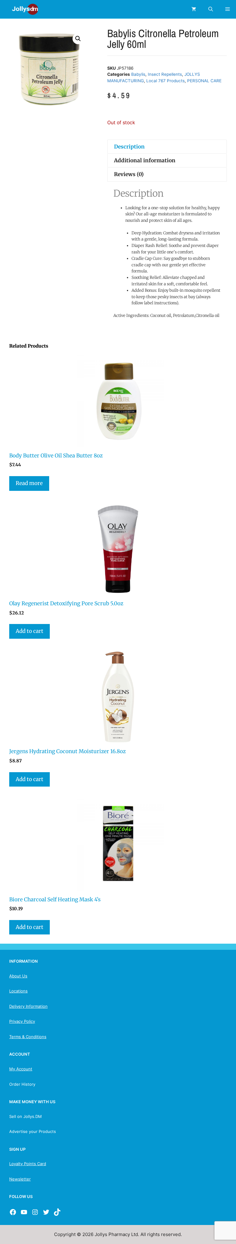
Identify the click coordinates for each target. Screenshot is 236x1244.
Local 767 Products (165, 80)
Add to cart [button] (29, 631)
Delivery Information (28, 1006)
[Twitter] (46, 1212)
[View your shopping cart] (193, 9)
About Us (18, 975)
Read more (29, 483)
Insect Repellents (165, 74)
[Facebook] (13, 1212)
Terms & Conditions (27, 1036)
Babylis (138, 74)
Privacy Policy (22, 1021)
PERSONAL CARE (204, 80)
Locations (18, 990)
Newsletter (20, 1179)
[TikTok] (57, 1212)
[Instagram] (35, 1212)
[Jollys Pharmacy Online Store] (21, 9)
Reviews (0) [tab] (129, 174)
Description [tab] (129, 146)
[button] (78, 38)
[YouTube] (24, 1212)
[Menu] (227, 9)
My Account (20, 1068)
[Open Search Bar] (210, 9)
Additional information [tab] (144, 160)
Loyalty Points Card (27, 1163)
